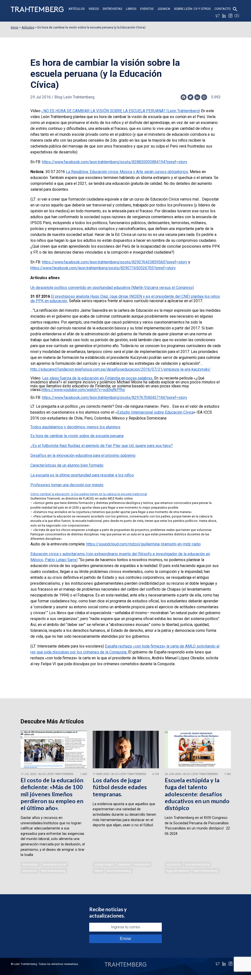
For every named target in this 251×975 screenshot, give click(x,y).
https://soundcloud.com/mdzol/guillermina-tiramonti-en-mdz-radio (143, 544)
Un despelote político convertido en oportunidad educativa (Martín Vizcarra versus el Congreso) (112, 287)
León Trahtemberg (53, 871)
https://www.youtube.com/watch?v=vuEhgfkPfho (83, 389)
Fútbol (98, 871)
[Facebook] (230, 16)
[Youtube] (237, 16)
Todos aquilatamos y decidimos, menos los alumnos (75, 427)
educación (29, 871)
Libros (131, 9)
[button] (235, 8)
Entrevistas (112, 9)
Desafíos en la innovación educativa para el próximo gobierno (83, 455)
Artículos (76, 9)
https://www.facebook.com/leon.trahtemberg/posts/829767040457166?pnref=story (114, 397)
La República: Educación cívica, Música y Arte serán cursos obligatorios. (127, 171)
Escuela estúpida (197, 864)
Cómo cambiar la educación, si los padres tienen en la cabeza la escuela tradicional (88, 494)
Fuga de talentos (177, 871)
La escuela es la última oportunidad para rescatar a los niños (82, 475)
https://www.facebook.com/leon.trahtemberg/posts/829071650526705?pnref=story (103, 268)
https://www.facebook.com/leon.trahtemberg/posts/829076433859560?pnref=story (114, 262)
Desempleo (30, 864)
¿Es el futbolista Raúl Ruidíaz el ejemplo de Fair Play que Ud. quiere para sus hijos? (101, 445)
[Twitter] (218, 16)
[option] (54, 803)
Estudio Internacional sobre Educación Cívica (155, 412)
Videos (93, 9)
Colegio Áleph (103, 864)
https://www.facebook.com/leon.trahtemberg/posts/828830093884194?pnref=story (114, 162)
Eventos (146, 9)
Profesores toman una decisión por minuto (66, 485)
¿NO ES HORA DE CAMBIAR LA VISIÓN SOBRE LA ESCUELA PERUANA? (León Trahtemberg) (120, 110)
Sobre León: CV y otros (192, 9)
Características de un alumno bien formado (66, 465)
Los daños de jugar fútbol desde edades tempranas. (120, 787)
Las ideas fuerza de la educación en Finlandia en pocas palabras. (98, 378)
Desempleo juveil (54, 864)
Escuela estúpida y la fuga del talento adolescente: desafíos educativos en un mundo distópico (197, 794)
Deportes (124, 864)
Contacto (222, 9)
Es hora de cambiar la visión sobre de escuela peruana (77, 435)
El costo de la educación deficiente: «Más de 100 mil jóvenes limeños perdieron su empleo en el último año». (52, 794)
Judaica (163, 9)
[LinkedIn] (224, 16)
